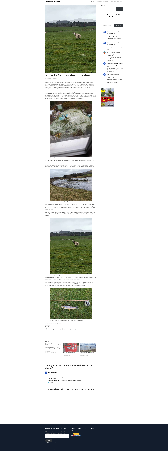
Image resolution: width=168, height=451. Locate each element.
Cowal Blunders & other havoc (87, 352)
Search (103, 5)
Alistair (108, 31)
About (92, 1)
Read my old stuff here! (102, 1)
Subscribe (118, 25)
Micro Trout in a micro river (69, 352)
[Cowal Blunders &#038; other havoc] (88, 347)
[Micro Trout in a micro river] (71, 347)
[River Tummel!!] (54, 348)
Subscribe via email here (116, 1)
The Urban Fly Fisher (52, 2)
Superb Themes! (75, 449)
